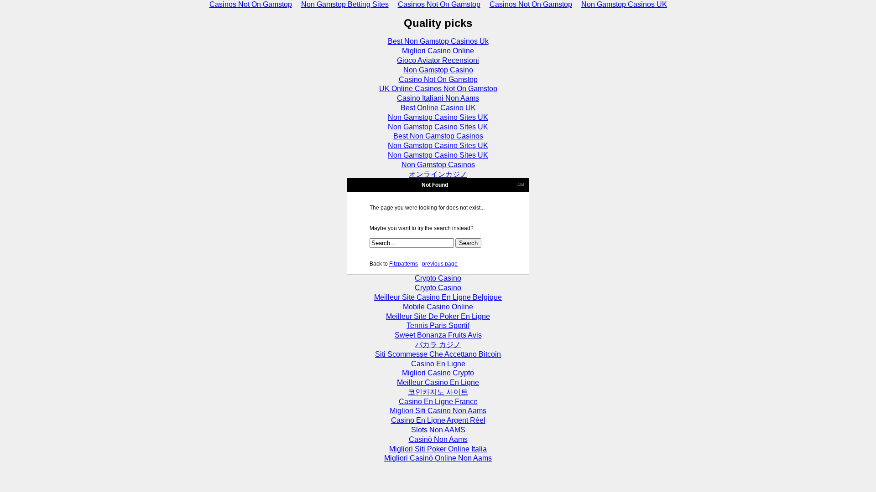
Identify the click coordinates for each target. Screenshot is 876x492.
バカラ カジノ (438, 344)
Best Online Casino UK (438, 108)
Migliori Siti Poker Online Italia (438, 449)
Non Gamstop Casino (438, 70)
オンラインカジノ (438, 174)
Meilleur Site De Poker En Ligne (438, 316)
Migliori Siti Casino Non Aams (438, 411)
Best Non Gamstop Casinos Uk (438, 41)
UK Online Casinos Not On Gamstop (438, 88)
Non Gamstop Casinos (438, 165)
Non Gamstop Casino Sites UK (438, 117)
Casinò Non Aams (438, 439)
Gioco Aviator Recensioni (438, 60)
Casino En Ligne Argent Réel (438, 420)
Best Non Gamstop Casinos (438, 136)
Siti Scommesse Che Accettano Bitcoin (438, 354)
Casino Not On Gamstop (438, 79)
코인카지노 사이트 (438, 392)
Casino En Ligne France (438, 401)
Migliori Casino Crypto (438, 373)
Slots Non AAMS (438, 430)
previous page (440, 264)
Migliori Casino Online (438, 51)
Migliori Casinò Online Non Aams (438, 458)
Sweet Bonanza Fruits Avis (438, 335)
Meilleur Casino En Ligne (438, 382)
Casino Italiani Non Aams (438, 98)
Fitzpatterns (403, 264)
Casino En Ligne (438, 364)
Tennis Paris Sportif (438, 325)
